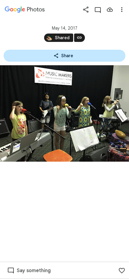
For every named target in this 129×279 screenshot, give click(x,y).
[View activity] (98, 10)
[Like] (122, 270)
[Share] (86, 10)
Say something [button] (34, 271)
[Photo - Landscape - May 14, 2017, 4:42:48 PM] (64, 113)
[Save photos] (110, 10)
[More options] (122, 10)
